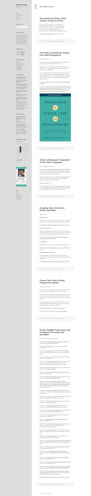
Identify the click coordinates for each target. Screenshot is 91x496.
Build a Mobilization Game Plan (54, 405)
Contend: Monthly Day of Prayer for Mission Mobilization (58, 466)
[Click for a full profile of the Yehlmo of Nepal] (21, 172)
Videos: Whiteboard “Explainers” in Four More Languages (55, 161)
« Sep (18, 154)
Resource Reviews (19, 65)
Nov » (26, 154)
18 (20, 150)
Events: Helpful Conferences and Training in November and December (55, 332)
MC (48, 41)
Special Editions (19, 67)
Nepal (23, 178)
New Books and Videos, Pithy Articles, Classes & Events (53, 19)
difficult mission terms (49, 187)
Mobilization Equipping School (53, 376)
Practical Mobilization (20, 64)
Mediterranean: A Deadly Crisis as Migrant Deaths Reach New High (22, 98)
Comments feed (19, 197)
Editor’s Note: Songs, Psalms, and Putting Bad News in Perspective (21, 81)
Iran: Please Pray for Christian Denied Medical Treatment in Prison (21, 91)
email (23, 52)
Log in (17, 193)
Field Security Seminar (52, 436)
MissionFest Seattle (50, 367)
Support (17, 18)
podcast (21, 185)
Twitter (23, 54)
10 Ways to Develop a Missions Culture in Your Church (53, 261)
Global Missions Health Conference (54, 390)
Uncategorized (18, 69)
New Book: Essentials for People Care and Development (54, 53)
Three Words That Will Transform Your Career (52, 225)
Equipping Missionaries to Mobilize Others (55, 419)
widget (24, 185)
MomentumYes (63, 311)
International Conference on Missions (55, 424)
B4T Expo (48, 346)
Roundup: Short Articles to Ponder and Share (52, 209)
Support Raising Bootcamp (53, 410)
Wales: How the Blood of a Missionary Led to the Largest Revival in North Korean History (22, 126)
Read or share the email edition (46, 34)
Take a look (42, 183)
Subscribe (18, 16)
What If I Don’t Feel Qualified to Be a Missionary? (52, 247)
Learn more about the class (45, 308)
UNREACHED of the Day (21, 167)
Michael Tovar (18, 121)
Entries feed (18, 195)
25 (20, 151)
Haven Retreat (49, 350)
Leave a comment (62, 41)
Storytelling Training (51, 414)
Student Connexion (51, 396)
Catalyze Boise (50, 430)
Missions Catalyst (21, 5)
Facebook (22, 53)
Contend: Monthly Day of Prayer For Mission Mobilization (58, 440)
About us (17, 13)
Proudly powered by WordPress (45, 493)
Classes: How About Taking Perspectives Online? (52, 281)
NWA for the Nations (50, 357)
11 (20, 148)
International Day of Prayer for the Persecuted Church (57, 372)
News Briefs (18, 62)
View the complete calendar (46, 477)
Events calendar (19, 15)
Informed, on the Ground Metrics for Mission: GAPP (57, 446)
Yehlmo (20, 178)
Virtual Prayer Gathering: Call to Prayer (54, 401)
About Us (24, 121)
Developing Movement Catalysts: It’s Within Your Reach (57, 457)
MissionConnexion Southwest (52, 361)
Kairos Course (55, 311)
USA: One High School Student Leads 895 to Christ (21, 133)
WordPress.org (19, 198)
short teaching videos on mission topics (55, 169)
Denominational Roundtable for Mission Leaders (56, 451)
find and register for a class (59, 308)
